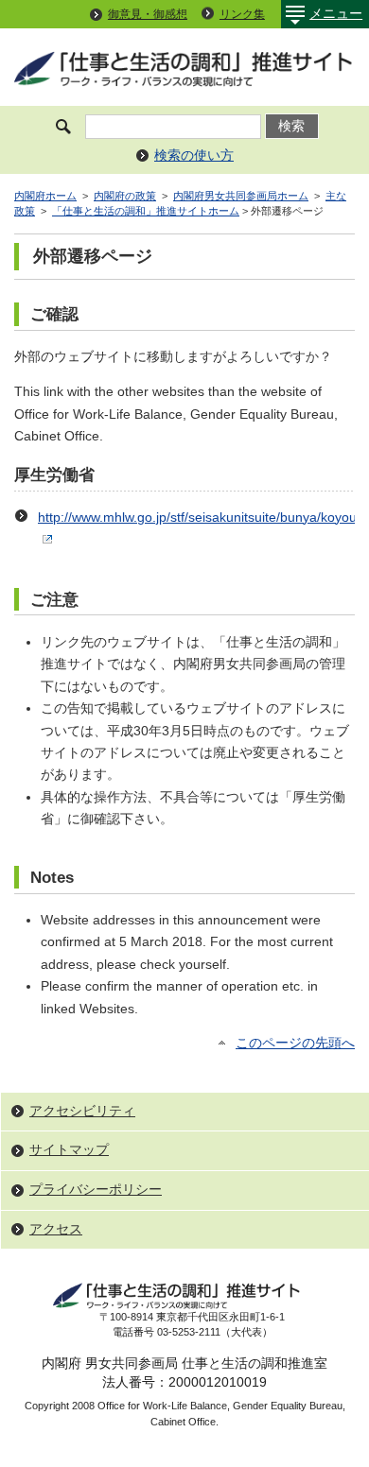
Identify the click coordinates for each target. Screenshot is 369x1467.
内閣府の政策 (125, 195)
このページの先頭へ (295, 1043)
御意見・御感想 (147, 14)
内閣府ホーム (45, 195)
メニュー (335, 14)
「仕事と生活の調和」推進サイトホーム (145, 210)
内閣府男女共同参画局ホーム (240, 195)
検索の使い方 (194, 155)
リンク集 (242, 14)
